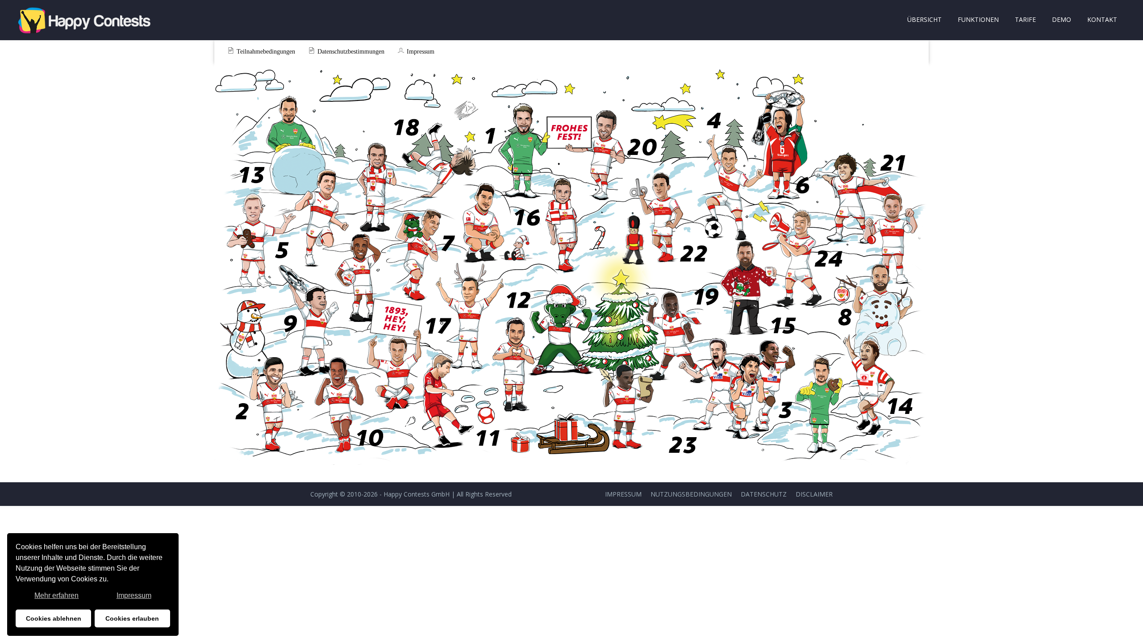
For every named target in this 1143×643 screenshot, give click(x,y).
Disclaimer (814, 494)
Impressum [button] (134, 595)
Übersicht (924, 19)
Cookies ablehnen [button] (53, 618)
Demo (1061, 19)
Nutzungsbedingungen (691, 494)
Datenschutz (764, 494)
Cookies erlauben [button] (132, 618)
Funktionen (978, 19)
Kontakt (1102, 19)
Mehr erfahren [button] (56, 595)
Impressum (623, 494)
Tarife (1025, 19)
